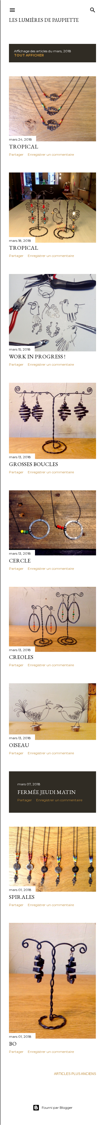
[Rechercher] (92, 8)
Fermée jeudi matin (46, 792)
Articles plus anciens (75, 1074)
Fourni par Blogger (57, 1107)
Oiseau (19, 745)
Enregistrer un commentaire (51, 154)
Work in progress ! (37, 356)
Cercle (20, 560)
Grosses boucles (33, 464)
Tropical (23, 146)
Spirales (21, 897)
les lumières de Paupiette (44, 20)
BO (13, 1043)
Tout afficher (29, 55)
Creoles (21, 657)
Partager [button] (16, 154)
